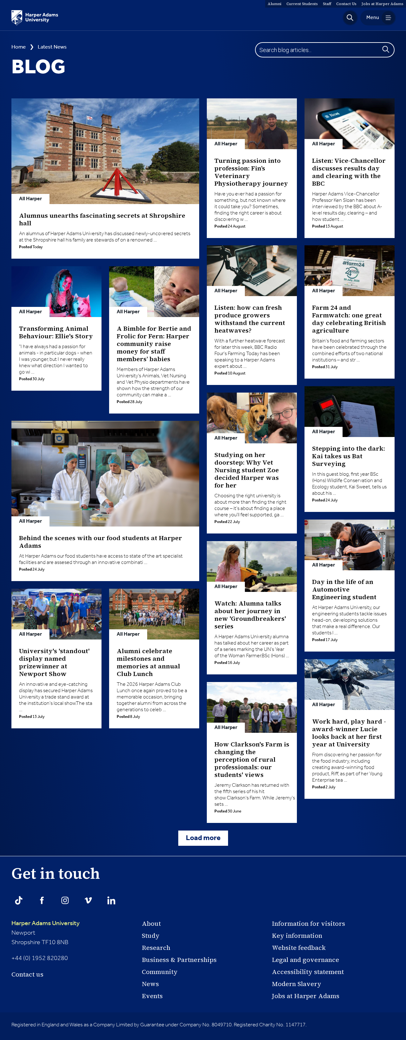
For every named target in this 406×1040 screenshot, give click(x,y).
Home (18, 47)
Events (152, 995)
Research (156, 947)
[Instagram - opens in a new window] (65, 900)
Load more (203, 838)
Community (160, 971)
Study (151, 935)
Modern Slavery (296, 983)
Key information (297, 935)
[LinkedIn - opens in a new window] (111, 900)
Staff (327, 3)
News (150, 983)
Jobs (382, 3)
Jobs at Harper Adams (305, 995)
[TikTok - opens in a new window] (18, 900)
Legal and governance (305, 959)
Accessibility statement (308, 971)
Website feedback (299, 947)
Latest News (52, 47)
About (151, 923)
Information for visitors (308, 923)
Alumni (274, 3)
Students (302, 3)
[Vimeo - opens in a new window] (88, 900)
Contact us (27, 974)
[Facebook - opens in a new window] (42, 900)
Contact (346, 3)
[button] (350, 17)
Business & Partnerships (179, 959)
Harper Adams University (45, 923)
